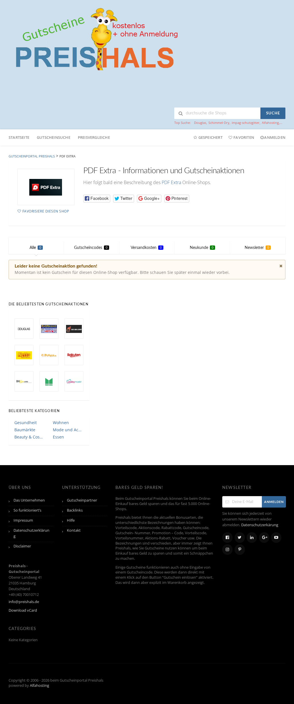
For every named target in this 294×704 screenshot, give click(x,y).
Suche (273, 113)
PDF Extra (171, 182)
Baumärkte (24, 429)
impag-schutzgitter (246, 122)
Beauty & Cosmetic (29, 437)
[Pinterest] (240, 549)
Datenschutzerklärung (31, 533)
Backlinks (75, 510)
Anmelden (274, 137)
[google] (264, 537)
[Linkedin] (252, 537)
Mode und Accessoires (68, 429)
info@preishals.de (24, 601)
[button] (96, 198)
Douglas (200, 122)
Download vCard (23, 610)
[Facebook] (227, 537)
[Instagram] (227, 549)
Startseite (19, 137)
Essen (58, 437)
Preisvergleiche (94, 137)
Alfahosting (270, 122)
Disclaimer (22, 546)
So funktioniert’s (27, 510)
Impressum (23, 520)
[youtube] (276, 537)
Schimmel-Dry (218, 122)
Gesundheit (25, 422)
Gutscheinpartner (82, 500)
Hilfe (71, 520)
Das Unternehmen (29, 500)
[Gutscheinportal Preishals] (95, 38)
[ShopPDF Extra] (46, 187)
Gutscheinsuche (53, 137)
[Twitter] (240, 537)
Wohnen (61, 422)
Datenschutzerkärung (259, 524)
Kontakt (74, 530)
